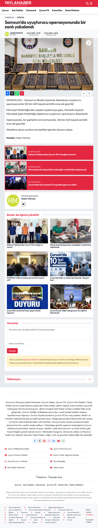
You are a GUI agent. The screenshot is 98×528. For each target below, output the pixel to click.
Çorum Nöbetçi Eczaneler (18, 449)
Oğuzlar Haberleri (74, 515)
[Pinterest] (44, 441)
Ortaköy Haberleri (15, 517)
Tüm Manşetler (59, 461)
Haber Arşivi (58, 467)
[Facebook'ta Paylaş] (7, 93)
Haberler (9, 17)
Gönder (12, 350)
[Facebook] (35, 441)
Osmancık (31, 10)
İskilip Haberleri (54, 512)
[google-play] (55, 476)
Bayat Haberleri (34, 507)
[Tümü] (90, 379)
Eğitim (11, 512)
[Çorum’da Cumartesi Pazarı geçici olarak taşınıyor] (27, 296)
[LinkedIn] (54, 441)
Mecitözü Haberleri (52, 515)
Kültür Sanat (13, 515)
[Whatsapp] (63, 441)
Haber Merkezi (28, 198)
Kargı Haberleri (73, 512)
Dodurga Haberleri (65, 510)
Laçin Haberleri (31, 515)
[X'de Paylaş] (12, 93)
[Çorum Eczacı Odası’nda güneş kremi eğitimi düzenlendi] (70, 296)
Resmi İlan (57, 10)
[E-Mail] (23, 204)
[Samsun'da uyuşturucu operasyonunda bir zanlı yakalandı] (49, 64)
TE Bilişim (89, 515)
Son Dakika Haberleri (16, 467)
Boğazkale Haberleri (56, 507)
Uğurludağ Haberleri (16, 522)
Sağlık (10, 520)
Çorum (5, 10)
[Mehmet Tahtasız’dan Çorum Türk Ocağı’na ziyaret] (27, 230)
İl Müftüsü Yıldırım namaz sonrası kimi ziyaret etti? (26, 279)
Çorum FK (44, 10)
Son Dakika (17, 10)
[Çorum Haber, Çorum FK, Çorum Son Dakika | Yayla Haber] (18, 3)
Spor (36, 520)
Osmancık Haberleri (37, 517)
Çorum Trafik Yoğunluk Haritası (66, 455)
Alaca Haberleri (14, 507)
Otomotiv (56, 517)
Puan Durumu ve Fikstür (18, 461)
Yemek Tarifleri (50, 522)
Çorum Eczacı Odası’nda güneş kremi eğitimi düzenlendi (68, 311)
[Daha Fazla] (22, 93)
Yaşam (34, 522)
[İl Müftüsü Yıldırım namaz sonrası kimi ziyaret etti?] (27, 263)
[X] (40, 441)
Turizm (69, 520)
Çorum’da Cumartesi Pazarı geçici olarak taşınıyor (24, 311)
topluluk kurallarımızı (31, 359)
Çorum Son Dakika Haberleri (40, 510)
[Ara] (87, 3)
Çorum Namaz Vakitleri (18, 455)
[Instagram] (49, 441)
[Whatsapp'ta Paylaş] (17, 93)
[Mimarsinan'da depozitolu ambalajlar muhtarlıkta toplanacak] (70, 230)
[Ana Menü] (91, 3)
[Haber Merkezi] (13, 200)
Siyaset (23, 520)
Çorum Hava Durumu (63, 449)
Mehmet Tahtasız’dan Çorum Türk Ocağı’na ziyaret (24, 246)
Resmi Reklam (72, 10)
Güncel (20, 17)
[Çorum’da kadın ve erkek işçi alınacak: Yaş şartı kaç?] (70, 263)
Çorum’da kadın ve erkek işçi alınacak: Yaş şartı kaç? (69, 279)
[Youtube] (58, 441)
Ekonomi (24, 512)
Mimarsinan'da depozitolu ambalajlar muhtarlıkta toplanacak (70, 246)
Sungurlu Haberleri (52, 520)
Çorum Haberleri (14, 510)
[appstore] (41, 476)
